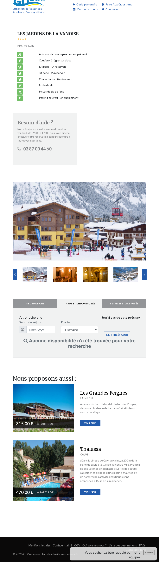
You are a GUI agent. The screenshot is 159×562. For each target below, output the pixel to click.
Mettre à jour (117, 334)
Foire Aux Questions (119, 4)
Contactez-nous (87, 9)
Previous (15, 274)
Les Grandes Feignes (103, 393)
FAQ (142, 545)
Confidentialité (62, 545)
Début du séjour (30, 322)
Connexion (112, 9)
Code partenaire (86, 4)
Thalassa (90, 449)
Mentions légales (39, 545)
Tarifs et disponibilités (79, 303)
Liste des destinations (123, 545)
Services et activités (124, 303)
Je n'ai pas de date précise (120, 317)
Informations (35, 303)
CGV (77, 545)
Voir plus (90, 423)
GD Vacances (31, 554)
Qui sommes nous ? (94, 545)
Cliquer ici (149, 553)
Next (144, 274)
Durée (65, 322)
